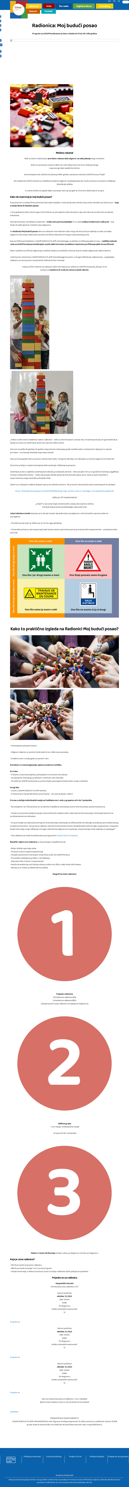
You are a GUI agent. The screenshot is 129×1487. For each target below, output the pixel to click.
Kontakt (49, 11)
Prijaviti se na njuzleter (118, 1457)
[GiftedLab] (17, 9)
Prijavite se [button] (15, 1322)
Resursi (33, 11)
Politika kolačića (97, 1457)
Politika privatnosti (32, 1457)
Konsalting (104, 6)
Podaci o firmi (75, 1457)
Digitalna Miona (83, 6)
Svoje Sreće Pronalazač (67, 836)
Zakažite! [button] (14, 1412)
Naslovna (34, 6)
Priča (48, 6)
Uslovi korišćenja (53, 1457)
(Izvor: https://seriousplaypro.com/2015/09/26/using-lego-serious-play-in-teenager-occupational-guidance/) (64, 491)
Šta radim (64, 6)
